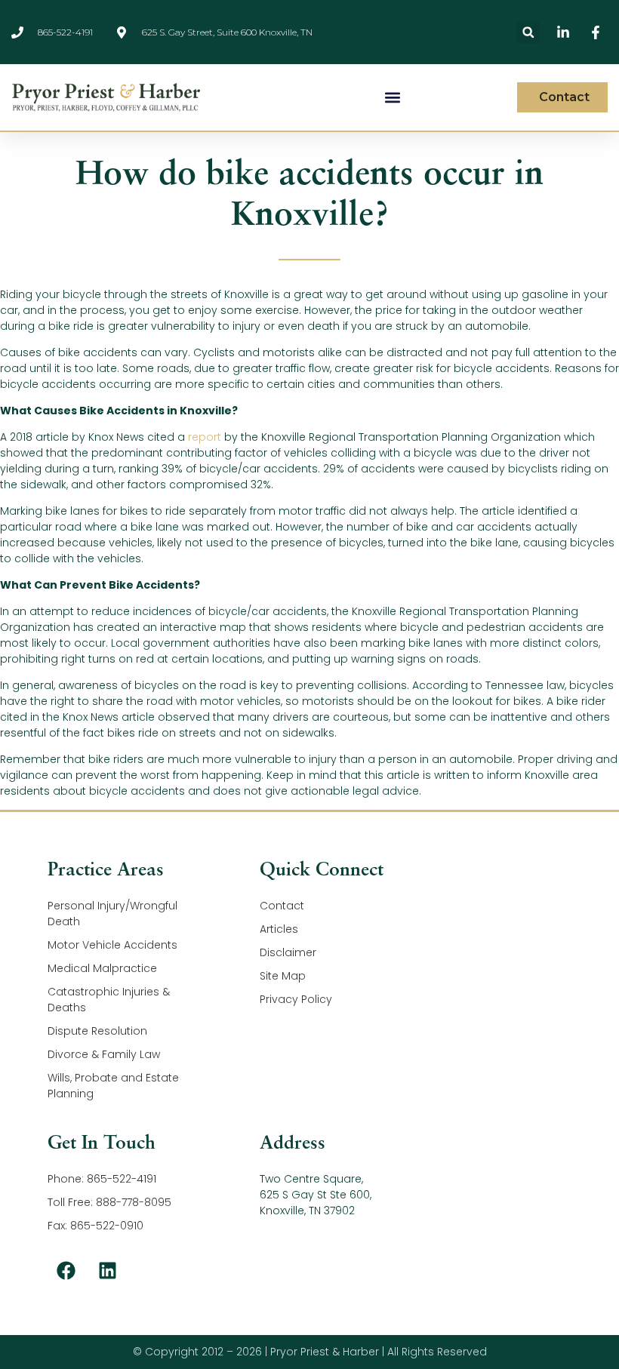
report (204, 437)
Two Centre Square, (311, 1178)
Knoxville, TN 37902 (307, 1210)
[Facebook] (66, 1271)
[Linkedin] (108, 1271)
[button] (528, 32)
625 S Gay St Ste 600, (315, 1194)
